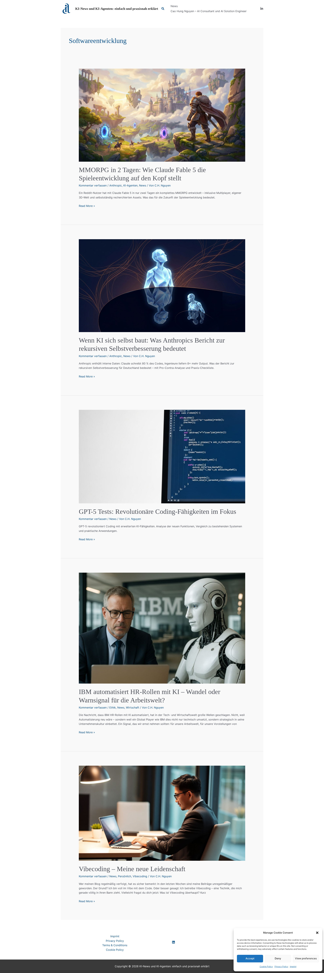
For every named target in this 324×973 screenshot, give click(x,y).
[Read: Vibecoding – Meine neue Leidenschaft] (162, 813)
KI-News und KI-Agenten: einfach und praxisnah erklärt (116, 8)
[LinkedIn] (261, 8)
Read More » (87, 206)
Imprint (293, 966)
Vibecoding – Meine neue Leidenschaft (132, 869)
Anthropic (115, 185)
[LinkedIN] (173, 942)
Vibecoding (140, 876)
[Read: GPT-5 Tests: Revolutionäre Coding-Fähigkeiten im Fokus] (162, 456)
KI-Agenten (130, 185)
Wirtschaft (132, 707)
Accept (250, 958)
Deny (278, 958)
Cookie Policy (266, 966)
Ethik (112, 707)
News (142, 185)
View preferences (306, 958)
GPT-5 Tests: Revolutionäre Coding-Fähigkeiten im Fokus (157, 511)
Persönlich (124, 876)
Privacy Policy (281, 966)
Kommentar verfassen (93, 185)
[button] (317, 932)
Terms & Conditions (114, 945)
